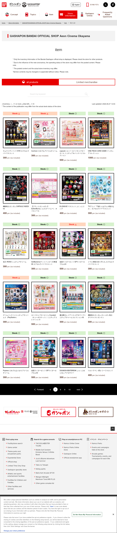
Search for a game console (44, 439)
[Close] (113, 514)
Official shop (12, 462)
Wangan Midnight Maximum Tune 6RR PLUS (45, 478)
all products (32, 82)
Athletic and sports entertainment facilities (16, 475)
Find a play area (12, 439)
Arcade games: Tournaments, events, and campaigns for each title (101, 456)
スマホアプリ (94, 5)
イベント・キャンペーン (99, 439)
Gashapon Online (70, 454)
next (78, 389)
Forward (40, 389)
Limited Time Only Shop (16, 466)
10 (69, 389)
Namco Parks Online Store (71, 448)
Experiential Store (14, 458)
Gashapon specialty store (17, 470)
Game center (12, 447)
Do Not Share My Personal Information (87, 514)
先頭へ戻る (113, 429)
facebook (113, 4)
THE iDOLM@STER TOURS (43, 444)
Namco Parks (97, 443)
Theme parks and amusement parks (14, 452)
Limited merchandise (86, 82)
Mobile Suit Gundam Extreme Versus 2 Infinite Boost (45, 452)
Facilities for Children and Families (17, 481)
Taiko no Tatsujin (42, 465)
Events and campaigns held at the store (100, 448)
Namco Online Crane (71, 443)
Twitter (105, 4)
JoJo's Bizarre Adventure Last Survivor (45, 460)
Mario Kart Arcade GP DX (45, 473)
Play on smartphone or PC (72, 439)
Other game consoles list (45, 483)
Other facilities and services (15, 487)
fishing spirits (40, 469)
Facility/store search (15, 443)
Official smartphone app (73, 458)
